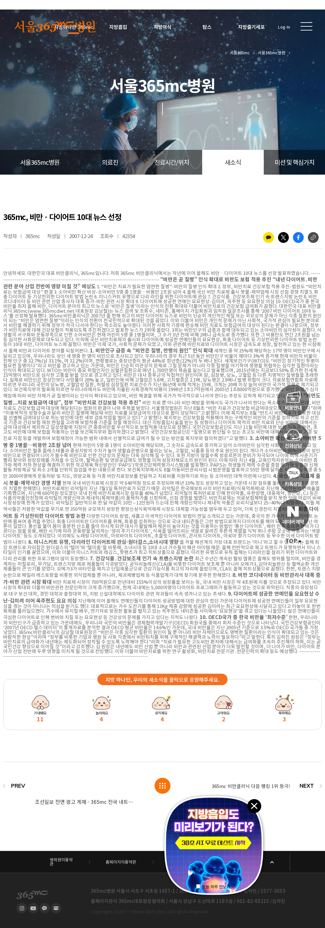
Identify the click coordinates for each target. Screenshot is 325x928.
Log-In (284, 27)
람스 (206, 27)
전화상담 (293, 439)
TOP (291, 541)
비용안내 (293, 401)
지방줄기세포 (251, 27)
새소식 (233, 162)
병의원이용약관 (61, 862)
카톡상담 (293, 477)
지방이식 (162, 27)
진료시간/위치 (171, 162)
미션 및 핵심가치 (294, 162)
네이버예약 (293, 515)
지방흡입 (118, 27)
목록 (162, 786)
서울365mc (240, 53)
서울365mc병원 (271, 53)
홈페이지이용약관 (121, 862)
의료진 (110, 162)
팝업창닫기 (254, 805)
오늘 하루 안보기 (216, 887)
